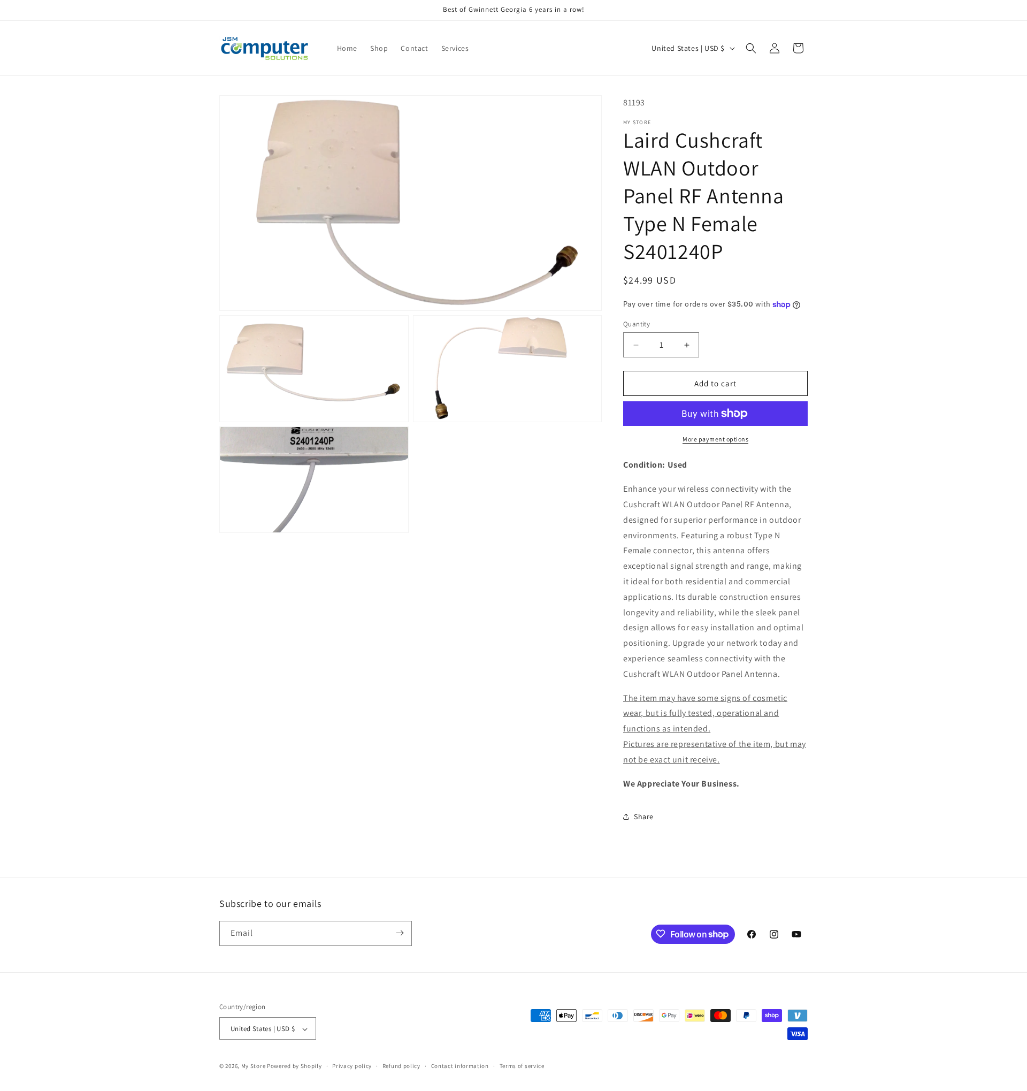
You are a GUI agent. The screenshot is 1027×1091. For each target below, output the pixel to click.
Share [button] (644, 816)
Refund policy (401, 1066)
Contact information (460, 1066)
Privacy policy (352, 1066)
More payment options (715, 439)
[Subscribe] (399, 932)
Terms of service (522, 1066)
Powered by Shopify (294, 1066)
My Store (253, 1066)
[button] (751, 48)
